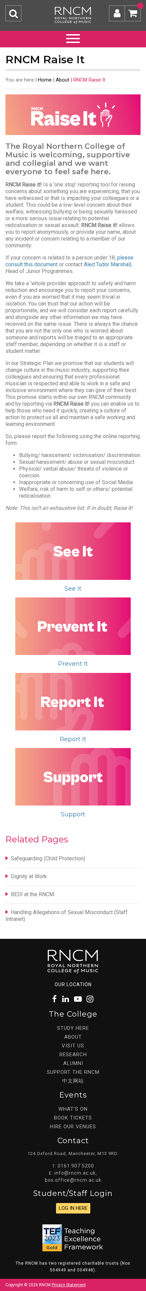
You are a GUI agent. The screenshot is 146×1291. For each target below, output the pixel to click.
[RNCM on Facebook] (55, 999)
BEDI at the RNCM (32, 894)
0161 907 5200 (76, 1166)
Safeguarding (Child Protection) (48, 858)
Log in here (73, 1208)
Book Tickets (73, 1118)
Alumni (73, 1063)
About (62, 80)
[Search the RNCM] (13, 13)
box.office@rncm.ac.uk (73, 1180)
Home (45, 80)
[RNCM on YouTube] (78, 999)
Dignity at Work (29, 876)
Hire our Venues (73, 1127)
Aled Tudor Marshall (107, 264)
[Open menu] (73, 37)
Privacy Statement (69, 1285)
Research (73, 1054)
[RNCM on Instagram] (90, 999)
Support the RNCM (73, 1072)
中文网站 (73, 1081)
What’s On (73, 1109)
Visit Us (73, 1046)
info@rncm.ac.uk (75, 1173)
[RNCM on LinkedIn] (65, 999)
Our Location (73, 984)
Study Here (73, 1028)
